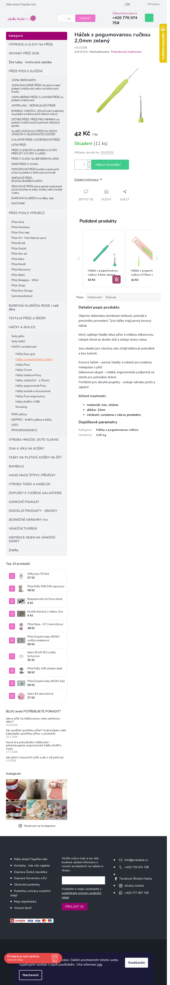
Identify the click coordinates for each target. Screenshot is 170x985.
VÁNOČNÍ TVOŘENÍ (23, 529)
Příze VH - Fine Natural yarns (28, 238)
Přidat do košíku (108, 165)
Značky (13, 550)
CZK (127, 4)
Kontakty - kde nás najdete (32, 866)
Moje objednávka (25, 902)
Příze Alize (17, 222)
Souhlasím (136, 962)
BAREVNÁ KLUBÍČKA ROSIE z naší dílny (33, 307)
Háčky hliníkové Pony (28, 375)
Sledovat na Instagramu (40, 826)
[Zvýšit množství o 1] (89, 162)
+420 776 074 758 (136, 867)
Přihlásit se (74, 906)
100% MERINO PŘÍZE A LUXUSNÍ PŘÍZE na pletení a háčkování (37, 98)
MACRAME (18, 203)
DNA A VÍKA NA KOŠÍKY (26, 448)
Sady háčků (18, 341)
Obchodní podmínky (27, 885)
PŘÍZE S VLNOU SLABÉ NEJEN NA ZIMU (35, 159)
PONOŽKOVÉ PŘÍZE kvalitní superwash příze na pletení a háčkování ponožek (35, 171)
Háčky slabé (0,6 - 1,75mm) (32, 380)
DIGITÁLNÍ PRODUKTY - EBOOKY (33, 511)
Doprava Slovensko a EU (30, 878)
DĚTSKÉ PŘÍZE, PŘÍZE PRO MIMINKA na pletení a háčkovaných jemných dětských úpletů (35, 123)
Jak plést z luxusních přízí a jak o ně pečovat (34, 757)
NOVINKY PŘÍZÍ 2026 (24, 53)
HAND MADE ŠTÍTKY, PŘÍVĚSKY (32, 475)
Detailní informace (86, 180)
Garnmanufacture (21, 296)
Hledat (85, 18)
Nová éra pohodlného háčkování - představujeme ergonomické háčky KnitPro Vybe (34, 745)
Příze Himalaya (20, 227)
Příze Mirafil (18, 264)
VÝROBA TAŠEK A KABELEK (29, 484)
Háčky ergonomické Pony (31, 386)
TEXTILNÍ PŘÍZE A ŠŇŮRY (27, 318)
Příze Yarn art (19, 254)
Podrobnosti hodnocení (126, 52)
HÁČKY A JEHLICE (22, 327)
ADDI (14, 425)
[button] (78, 258)
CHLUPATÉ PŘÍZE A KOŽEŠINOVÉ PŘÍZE (35, 140)
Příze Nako (17, 259)
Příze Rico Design (22, 291)
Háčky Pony (23, 365)
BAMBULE (16, 466)
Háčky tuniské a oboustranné (33, 391)
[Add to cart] (116, 279)
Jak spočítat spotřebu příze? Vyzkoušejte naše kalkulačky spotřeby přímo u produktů (36, 732)
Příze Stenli (18, 275)
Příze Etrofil (18, 243)
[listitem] (103, 258)
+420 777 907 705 (136, 893)
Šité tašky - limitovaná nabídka (30, 62)
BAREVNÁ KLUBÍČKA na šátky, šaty (32, 198)
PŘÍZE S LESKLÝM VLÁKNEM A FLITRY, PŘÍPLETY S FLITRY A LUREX (34, 152)
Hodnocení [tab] (95, 297)
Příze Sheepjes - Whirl (25, 280)
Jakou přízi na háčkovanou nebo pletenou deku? (33, 720)
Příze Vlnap (18, 285)
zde (99, 964)
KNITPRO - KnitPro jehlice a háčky (31, 420)
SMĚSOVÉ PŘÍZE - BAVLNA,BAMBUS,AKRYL (27, 179)
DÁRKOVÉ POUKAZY (24, 502)
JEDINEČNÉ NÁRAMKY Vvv (28, 520)
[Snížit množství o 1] (89, 167)
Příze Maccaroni (20, 270)
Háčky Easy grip (25, 354)
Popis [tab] (80, 297)
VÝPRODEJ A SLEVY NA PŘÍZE (31, 44)
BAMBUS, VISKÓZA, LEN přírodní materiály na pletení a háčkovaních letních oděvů (37, 112)
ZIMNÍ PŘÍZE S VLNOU (24, 164)
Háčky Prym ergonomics (30, 396)
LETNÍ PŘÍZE (18, 145)
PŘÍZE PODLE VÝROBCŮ (27, 213)
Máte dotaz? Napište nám (21, 4)
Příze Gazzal (18, 248)
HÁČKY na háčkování (23, 347)
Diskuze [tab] (111, 297)
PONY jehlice (19, 414)
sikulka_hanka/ (134, 886)
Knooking (21, 407)
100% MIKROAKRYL (23, 80)
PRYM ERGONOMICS (24, 430)
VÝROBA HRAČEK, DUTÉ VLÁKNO (34, 440)
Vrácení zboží (22, 908)
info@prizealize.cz (136, 860)
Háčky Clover (24, 370)
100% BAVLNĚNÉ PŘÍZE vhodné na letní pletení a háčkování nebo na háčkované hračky (35, 89)
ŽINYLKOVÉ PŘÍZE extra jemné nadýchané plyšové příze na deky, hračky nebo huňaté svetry (36, 190)
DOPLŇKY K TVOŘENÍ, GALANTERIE (35, 493)
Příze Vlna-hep (20, 233)
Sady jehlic (17, 336)
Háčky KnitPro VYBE (28, 402)
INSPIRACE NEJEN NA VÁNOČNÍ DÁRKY (32, 539)
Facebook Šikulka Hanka (136, 879)
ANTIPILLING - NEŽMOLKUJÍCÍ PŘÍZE (33, 106)
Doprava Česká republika (30, 872)
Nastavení (31, 975)
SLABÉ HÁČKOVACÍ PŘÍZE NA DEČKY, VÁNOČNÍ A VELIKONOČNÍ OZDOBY (34, 132)
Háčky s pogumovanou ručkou (34, 359)
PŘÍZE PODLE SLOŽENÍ (25, 71)
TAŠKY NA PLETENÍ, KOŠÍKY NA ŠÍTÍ (35, 457)
